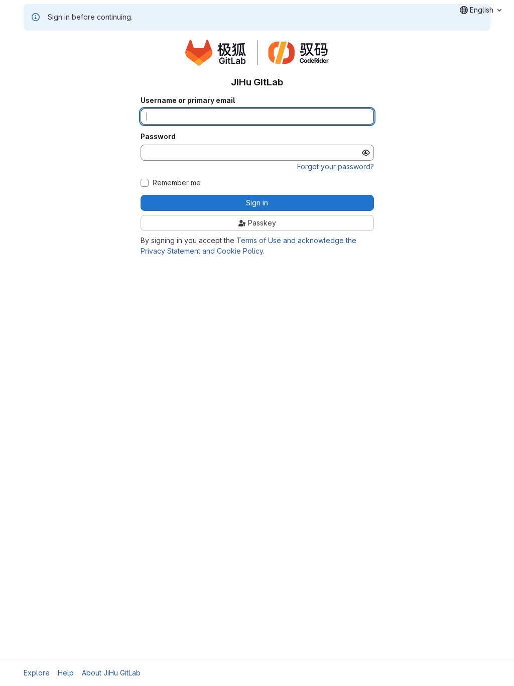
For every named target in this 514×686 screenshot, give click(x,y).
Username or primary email (188, 100)
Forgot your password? (335, 166)
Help (66, 672)
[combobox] (480, 10)
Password (158, 137)
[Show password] (366, 153)
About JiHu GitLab (111, 672)
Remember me (177, 183)
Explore (37, 672)
